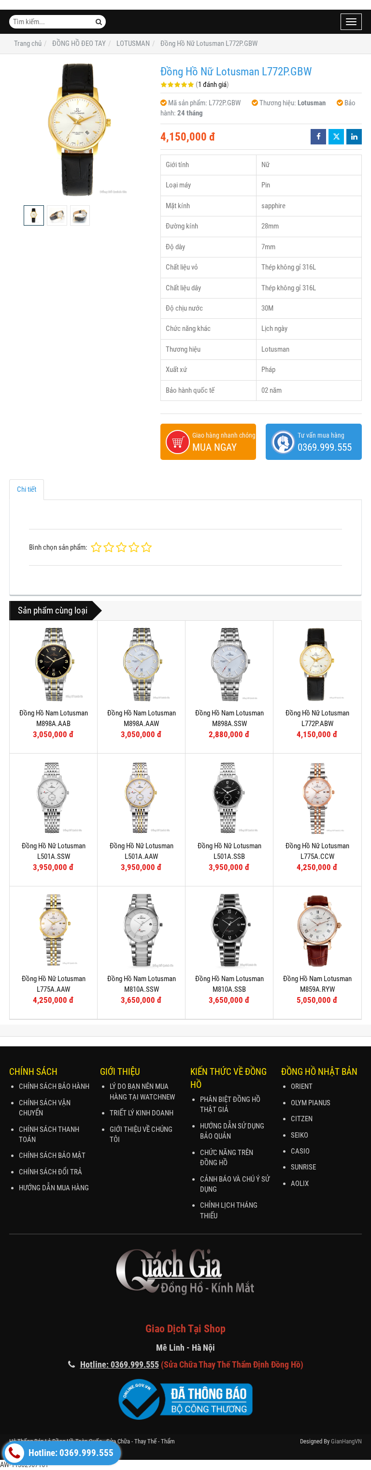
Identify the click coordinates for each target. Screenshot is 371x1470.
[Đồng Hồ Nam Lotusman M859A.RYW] (317, 930)
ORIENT (302, 1086)
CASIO (300, 1151)
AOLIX (300, 1183)
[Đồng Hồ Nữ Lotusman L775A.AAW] (53, 930)
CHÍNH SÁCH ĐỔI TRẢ (50, 1172)
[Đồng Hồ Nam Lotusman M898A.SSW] (229, 664)
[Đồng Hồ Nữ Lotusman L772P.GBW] (80, 129)
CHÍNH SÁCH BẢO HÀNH (54, 1086)
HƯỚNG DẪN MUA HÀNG (54, 1188)
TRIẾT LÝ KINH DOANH (141, 1113)
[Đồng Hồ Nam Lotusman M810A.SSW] (141, 930)
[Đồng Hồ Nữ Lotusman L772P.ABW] (317, 664)
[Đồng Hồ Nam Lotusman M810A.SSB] (229, 930)
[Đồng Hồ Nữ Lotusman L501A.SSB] (229, 797)
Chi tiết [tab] (26, 489)
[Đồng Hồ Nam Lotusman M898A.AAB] (53, 664)
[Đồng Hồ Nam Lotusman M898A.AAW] (141, 664)
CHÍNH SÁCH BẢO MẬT (52, 1155)
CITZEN (302, 1118)
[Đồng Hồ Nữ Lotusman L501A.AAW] (141, 797)
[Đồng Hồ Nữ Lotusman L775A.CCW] (317, 797)
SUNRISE (303, 1167)
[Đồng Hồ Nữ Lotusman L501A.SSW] (53, 797)
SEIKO (299, 1135)
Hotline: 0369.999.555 (70, 1453)
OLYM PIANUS (310, 1103)
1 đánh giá (212, 84)
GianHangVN (346, 1441)
